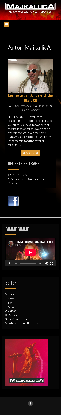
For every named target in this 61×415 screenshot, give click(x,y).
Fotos (11, 306)
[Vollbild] (51, 263)
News (11, 298)
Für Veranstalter (17, 319)
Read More (30, 152)
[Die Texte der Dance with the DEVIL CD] (30, 75)
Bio (10, 302)
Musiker (12, 315)
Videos (12, 310)
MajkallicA (42, 105)
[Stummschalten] (46, 263)
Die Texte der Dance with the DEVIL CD (30, 97)
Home (11, 294)
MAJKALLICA (18, 175)
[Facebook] (30, 403)
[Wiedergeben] (9, 263)
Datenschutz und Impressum (24, 323)
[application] (30, 252)
